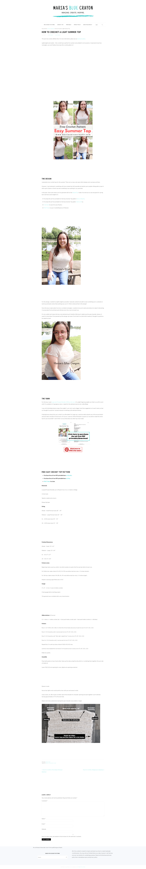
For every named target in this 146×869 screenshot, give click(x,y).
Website (44, 829)
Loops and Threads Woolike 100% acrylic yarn (63, 402)
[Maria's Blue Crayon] (73, 21)
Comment (45, 800)
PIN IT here (47, 207)
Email (43, 824)
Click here (46, 204)
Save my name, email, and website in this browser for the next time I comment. (61, 836)
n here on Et (79, 201)
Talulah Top (75, 192)
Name (44, 818)
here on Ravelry (81, 198)
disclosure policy (81, 38)
